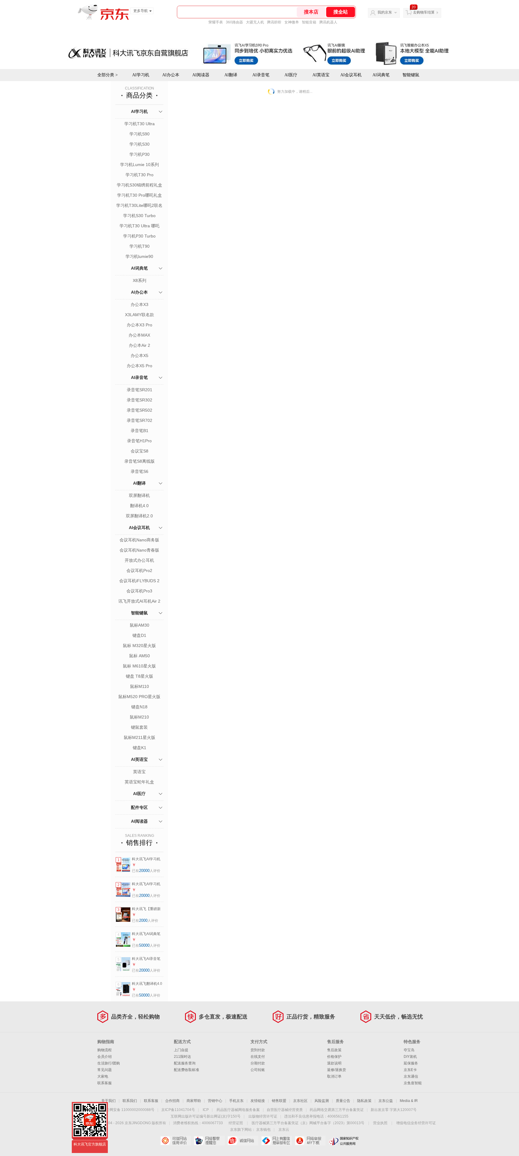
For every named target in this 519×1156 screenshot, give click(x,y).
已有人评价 (146, 871)
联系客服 (104, 1083)
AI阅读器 (139, 821)
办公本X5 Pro (139, 365)
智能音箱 (309, 22)
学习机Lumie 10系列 (139, 164)
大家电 (102, 1076)
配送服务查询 (185, 1063)
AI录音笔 (139, 377)
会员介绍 (104, 1057)
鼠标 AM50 (139, 655)
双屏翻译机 (139, 495)
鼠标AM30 (139, 625)
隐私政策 (364, 1101)
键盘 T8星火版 (139, 676)
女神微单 (291, 22)
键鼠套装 (139, 727)
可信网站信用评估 (175, 1140)
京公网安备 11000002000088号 (128, 1110)
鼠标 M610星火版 (139, 666)
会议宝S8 (139, 451)
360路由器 (234, 22)
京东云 (283, 1129)
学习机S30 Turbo (139, 215)
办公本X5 (139, 355)
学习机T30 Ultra (139, 123)
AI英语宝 (139, 759)
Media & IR (409, 1101)
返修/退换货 (336, 1070)
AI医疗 (139, 793)
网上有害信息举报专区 (276, 1140)
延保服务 (411, 1063)
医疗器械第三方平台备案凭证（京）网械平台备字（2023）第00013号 (308, 1123)
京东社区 (300, 1101)
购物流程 (104, 1050)
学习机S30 (139, 144)
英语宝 (139, 771)
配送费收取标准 (186, 1070)
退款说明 (334, 1063)
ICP (206, 1110)
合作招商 (172, 1101)
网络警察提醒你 (209, 1140)
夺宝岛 (409, 1050)
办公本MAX (139, 335)
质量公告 (343, 1101)
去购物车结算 (424, 12)
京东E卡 (410, 1070)
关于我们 (108, 1101)
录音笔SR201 (139, 389)
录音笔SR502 (139, 410)
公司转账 (257, 1070)
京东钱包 (263, 1129)
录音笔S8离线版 (139, 461)
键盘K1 (139, 747)
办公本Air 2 (139, 345)
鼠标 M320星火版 (139, 645)
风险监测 (321, 1101)
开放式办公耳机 (139, 560)
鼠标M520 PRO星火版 (139, 696)
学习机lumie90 (139, 256)
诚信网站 (242, 1140)
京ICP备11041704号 (178, 1110)
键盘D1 (139, 635)
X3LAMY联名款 (139, 314)
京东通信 (411, 1076)
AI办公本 (139, 292)
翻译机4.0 (139, 505)
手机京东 (236, 1101)
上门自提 (181, 1050)
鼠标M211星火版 (139, 737)
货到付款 (257, 1050)
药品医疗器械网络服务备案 (238, 1110)
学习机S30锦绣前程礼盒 (139, 185)
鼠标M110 (139, 686)
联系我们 (130, 1101)
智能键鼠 (139, 612)
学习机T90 (139, 246)
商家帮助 (194, 1101)
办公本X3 (139, 304)
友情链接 (257, 1101)
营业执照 (380, 1123)
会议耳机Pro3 (139, 591)
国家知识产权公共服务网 (343, 1140)
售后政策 (334, 1050)
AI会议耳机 (139, 527)
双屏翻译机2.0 (139, 515)
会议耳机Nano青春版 (139, 550)
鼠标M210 (139, 717)
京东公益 (385, 1101)
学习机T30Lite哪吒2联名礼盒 (139, 206)
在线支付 (257, 1057)
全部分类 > (107, 75)
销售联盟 (279, 1101)
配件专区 (139, 807)
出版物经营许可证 (262, 1116)
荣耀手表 (215, 22)
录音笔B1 (139, 430)
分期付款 (257, 1063)
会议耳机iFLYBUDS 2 (139, 580)
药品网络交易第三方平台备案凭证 (337, 1110)
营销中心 (215, 1101)
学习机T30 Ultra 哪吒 (139, 225)
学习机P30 (139, 154)
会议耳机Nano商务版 (139, 539)
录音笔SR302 (139, 400)
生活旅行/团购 (108, 1063)
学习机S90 (139, 134)
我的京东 (385, 12)
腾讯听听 (274, 22)
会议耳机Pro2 (139, 570)
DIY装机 (410, 1057)
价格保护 (334, 1057)
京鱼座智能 (413, 1083)
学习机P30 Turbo (139, 236)
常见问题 (104, 1070)
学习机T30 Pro (139, 174)
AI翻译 (139, 483)
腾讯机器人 (328, 22)
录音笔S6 (139, 471)
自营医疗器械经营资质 (285, 1110)
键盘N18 (139, 706)
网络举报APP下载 (310, 1140)
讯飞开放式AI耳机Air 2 (139, 601)
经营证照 (236, 1123)
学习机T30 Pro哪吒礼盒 (139, 195)
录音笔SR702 (139, 420)
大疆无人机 (255, 22)
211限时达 (182, 1057)
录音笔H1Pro (139, 440)
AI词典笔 (381, 75)
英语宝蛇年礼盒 (139, 781)
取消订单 (334, 1076)
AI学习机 (139, 111)
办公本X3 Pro (139, 324)
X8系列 (139, 280)
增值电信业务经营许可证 (416, 1123)
